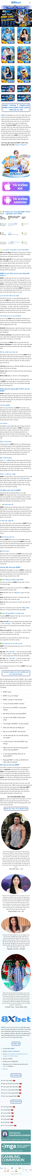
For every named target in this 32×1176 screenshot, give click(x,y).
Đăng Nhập (13, 224)
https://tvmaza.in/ (21, 145)
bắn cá (7, 460)
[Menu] (30, 3)
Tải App (10, 233)
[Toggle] (1, 692)
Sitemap (5, 1069)
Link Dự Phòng (14, 242)
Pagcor (5, 1066)
